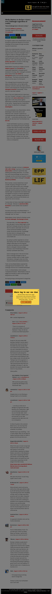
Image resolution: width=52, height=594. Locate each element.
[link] (26, 290)
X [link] (38, 290)
